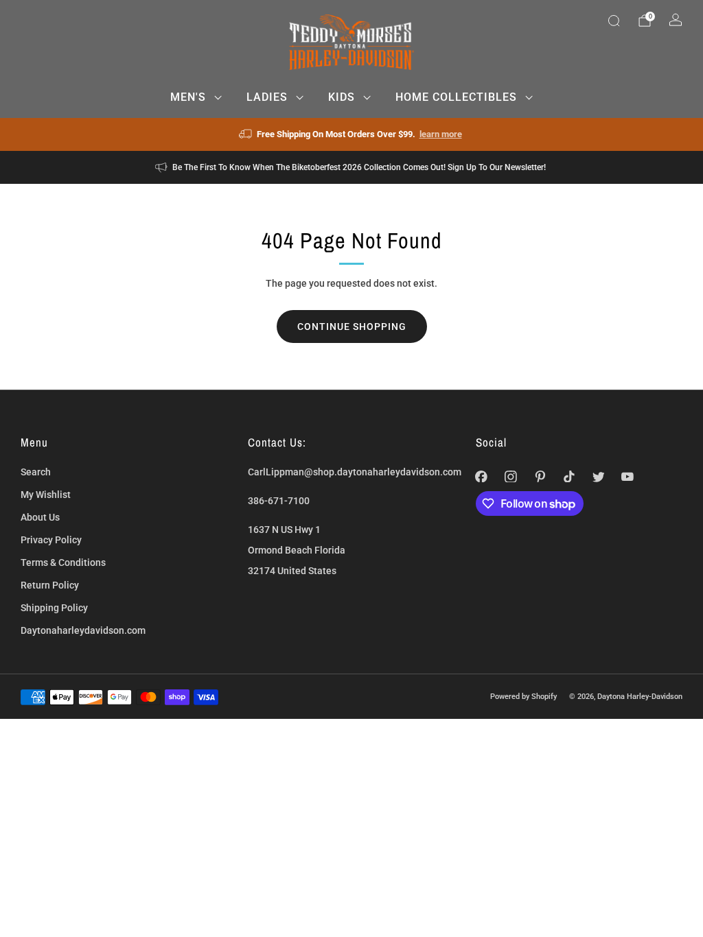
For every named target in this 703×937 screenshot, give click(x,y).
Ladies (267, 97)
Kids (341, 97)
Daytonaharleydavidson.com (83, 630)
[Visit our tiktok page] (569, 476)
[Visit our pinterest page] (540, 476)
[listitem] (351, 134)
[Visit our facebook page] (481, 476)
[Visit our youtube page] (628, 476)
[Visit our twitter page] (598, 476)
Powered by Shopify (523, 696)
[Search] (614, 20)
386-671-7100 (279, 500)
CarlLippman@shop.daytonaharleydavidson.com (354, 471)
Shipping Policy (54, 607)
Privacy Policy (51, 539)
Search (36, 471)
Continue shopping (351, 326)
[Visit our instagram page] (510, 476)
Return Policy (50, 585)
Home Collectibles (456, 97)
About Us (40, 517)
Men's (188, 97)
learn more (440, 134)
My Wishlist (46, 494)
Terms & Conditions (63, 562)
